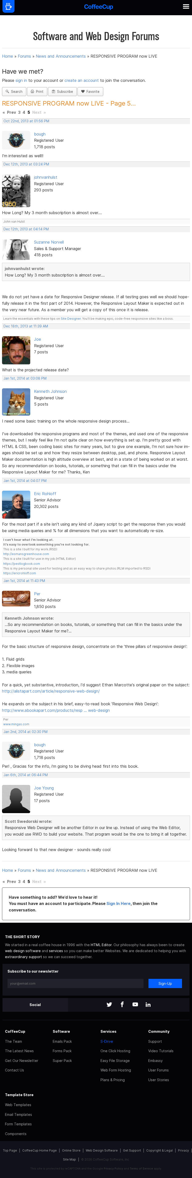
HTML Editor (101, 945)
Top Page (10, 1150)
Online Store (71, 1150)
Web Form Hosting (115, 1070)
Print (39, 92)
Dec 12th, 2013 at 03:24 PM (26, 164)
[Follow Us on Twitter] (109, 1005)
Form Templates (18, 1124)
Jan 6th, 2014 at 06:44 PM (26, 775)
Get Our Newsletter (21, 1060)
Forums (24, 56)
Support (155, 1041)
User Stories (158, 1080)
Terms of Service (141, 1168)
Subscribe (64, 92)
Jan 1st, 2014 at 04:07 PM (25, 481)
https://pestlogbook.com (21, 564)
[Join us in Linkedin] (148, 1005)
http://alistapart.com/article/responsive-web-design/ (51, 691)
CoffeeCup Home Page (39, 1150)
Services (108, 1031)
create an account (81, 80)
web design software (23, 951)
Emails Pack (62, 1041)
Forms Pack (62, 1051)
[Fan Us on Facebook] (122, 1005)
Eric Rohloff (45, 493)
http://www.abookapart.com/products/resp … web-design (56, 710)
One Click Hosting (115, 1051)
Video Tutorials (161, 1051)
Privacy (183, 1150)
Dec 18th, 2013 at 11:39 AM (26, 326)
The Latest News (19, 1051)
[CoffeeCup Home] (98, 7)
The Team (13, 1041)
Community (159, 1031)
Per (37, 593)
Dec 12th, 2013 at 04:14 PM (26, 229)
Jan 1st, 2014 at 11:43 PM (24, 581)
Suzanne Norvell (49, 242)
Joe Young (44, 787)
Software (61, 1031)
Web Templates (18, 1105)
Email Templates (18, 1114)
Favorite (92, 92)
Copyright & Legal (159, 1150)
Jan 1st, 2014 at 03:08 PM (25, 378)
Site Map (69, 1159)
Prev (11, 112)
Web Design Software (102, 1150)
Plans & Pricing (112, 1080)
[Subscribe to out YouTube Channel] (135, 1005)
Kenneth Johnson (50, 391)
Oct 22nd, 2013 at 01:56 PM (26, 121)
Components (15, 1134)
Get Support (132, 1150)
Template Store (19, 1095)
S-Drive (106, 1041)
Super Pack (62, 1060)
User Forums (158, 1070)
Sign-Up (165, 983)
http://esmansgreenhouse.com (26, 554)
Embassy (155, 1060)
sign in (22, 80)
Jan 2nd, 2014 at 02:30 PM (26, 732)
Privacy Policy (113, 1168)
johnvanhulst (45, 177)
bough (40, 134)
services (56, 951)
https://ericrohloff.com (19, 573)
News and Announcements (61, 56)
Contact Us (14, 1070)
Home (7, 56)
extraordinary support (23, 957)
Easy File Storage (115, 1060)
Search (15, 92)
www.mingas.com (16, 724)
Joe (37, 339)
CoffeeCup (15, 1031)
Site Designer (71, 318)
